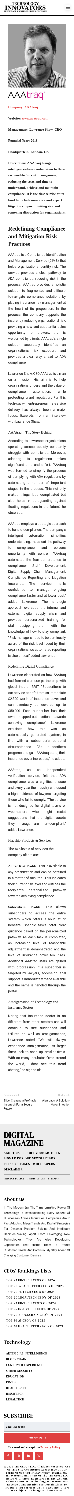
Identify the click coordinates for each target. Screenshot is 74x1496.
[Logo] (34, 7)
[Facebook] (8, 1456)
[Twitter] (39, 1456)
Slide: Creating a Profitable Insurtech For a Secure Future (20, 1104)
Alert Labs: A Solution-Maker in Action (56, 1102)
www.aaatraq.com (35, 118)
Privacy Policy (50, 1447)
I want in (35, 1438)
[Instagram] (18, 1456)
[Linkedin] (28, 1456)
